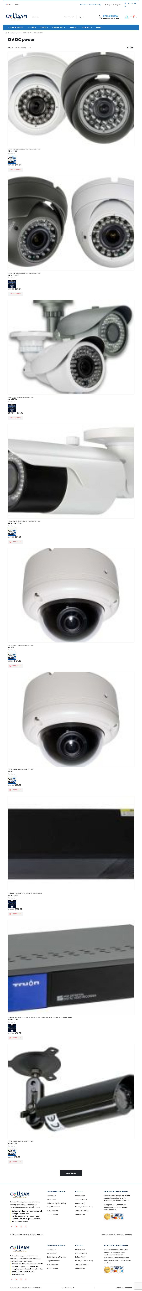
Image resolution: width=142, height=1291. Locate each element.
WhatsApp (25, 1226)
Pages (98, 27)
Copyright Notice (107, 1234)
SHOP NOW (71, 654)
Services (72, 27)
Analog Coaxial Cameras (25, 397)
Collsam (31, 27)
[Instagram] (131, 3)
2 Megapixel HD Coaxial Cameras (18, 149)
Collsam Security (15, 27)
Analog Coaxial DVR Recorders (45, 1017)
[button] (128, 47)
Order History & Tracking (56, 1203)
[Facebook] (125, 3)
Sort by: (10, 47)
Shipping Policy (81, 1199)
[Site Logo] (16, 17)
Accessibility (80, 1214)
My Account (51, 1199)
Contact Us (51, 1196)
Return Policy (80, 1203)
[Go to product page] (71, 99)
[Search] (80, 17)
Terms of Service (82, 1211)
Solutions (86, 27)
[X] (128, 3)
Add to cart (16, 542)
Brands (43, 27)
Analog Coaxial (12, 397)
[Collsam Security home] (26, 1195)
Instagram (21, 1226)
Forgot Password (53, 1207)
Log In (109, 5)
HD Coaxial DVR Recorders (34, 893)
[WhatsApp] (125, 6)
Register (118, 5)
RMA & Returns (52, 1211)
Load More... (71, 1173)
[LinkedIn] (135, 3)
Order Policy (80, 1196)
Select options (15, 169)
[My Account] (126, 17)
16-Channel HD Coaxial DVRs (16, 893)
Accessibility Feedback (123, 1234)
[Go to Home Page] (6, 32)
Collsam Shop (57, 27)
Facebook (12, 1226)
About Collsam (52, 1214)
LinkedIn (16, 1226)
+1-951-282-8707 (122, 1200)
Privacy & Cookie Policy (84, 1207)
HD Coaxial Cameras (34, 149)
